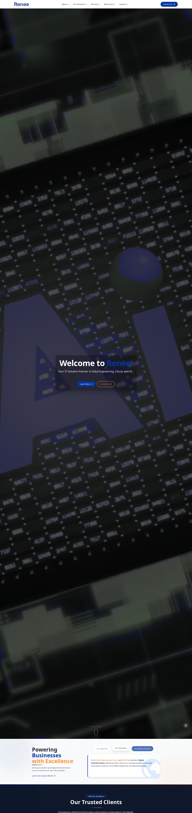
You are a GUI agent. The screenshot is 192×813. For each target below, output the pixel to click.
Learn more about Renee (42, 776)
